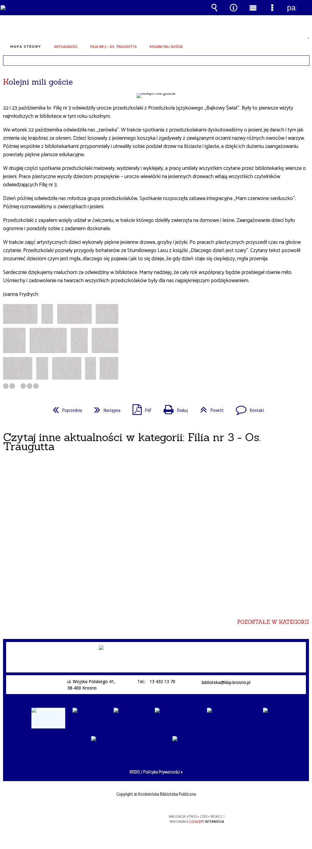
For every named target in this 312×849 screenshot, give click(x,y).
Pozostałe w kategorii (273, 622)
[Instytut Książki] (272, 718)
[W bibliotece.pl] (89, 718)
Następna (104, 408)
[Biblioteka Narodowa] (177, 718)
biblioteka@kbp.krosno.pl (226, 682)
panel (291, 7)
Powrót (209, 408)
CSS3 (117, 819)
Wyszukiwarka (214, 7)
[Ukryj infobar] (303, 60)
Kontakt (247, 408)
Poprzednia (65, 408)
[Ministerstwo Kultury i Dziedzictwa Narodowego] (231, 714)
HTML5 (108, 819)
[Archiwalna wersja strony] (48, 718)
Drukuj (173, 408)
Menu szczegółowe (272, 7)
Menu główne (252, 7)
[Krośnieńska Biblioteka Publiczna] (158, 658)
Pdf (139, 408)
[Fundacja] (130, 718)
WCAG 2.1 (136, 818)
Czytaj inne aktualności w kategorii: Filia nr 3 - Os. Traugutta (132, 441)
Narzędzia (233, 7)
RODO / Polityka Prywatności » (156, 772)
